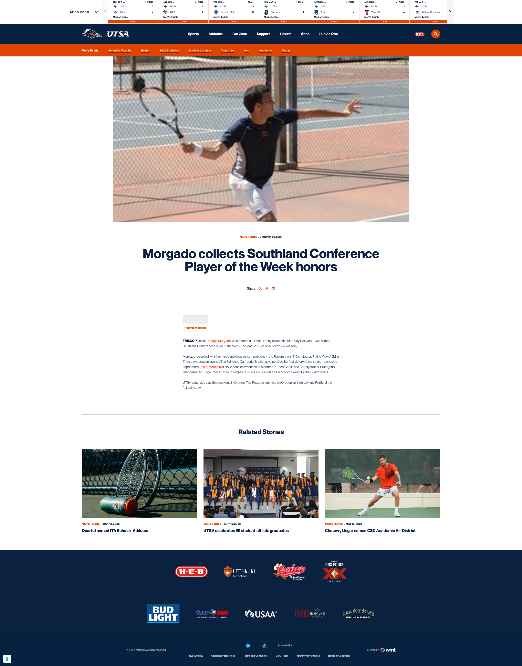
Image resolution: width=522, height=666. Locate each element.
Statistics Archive (200, 50)
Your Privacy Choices (308, 655)
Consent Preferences (223, 655)
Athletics (216, 34)
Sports (193, 34)
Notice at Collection (339, 655)
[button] (450, 12)
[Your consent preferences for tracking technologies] (7, 659)
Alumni (285, 50)
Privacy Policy (195, 655)
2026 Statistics (169, 50)
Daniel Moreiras (210, 367)
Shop (305, 34)
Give (246, 50)
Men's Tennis (248, 236)
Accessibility (285, 645)
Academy (265, 50)
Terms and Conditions (255, 655)
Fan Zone (239, 34)
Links (133, 21)
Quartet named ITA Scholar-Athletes (115, 530)
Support (263, 34)
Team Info (227, 50)
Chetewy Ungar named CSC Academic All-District (370, 530)
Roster (145, 50)
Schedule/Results (119, 50)
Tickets (285, 34)
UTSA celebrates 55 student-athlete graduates (246, 530)
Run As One (328, 34)
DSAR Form (282, 655)
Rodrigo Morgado (196, 327)
